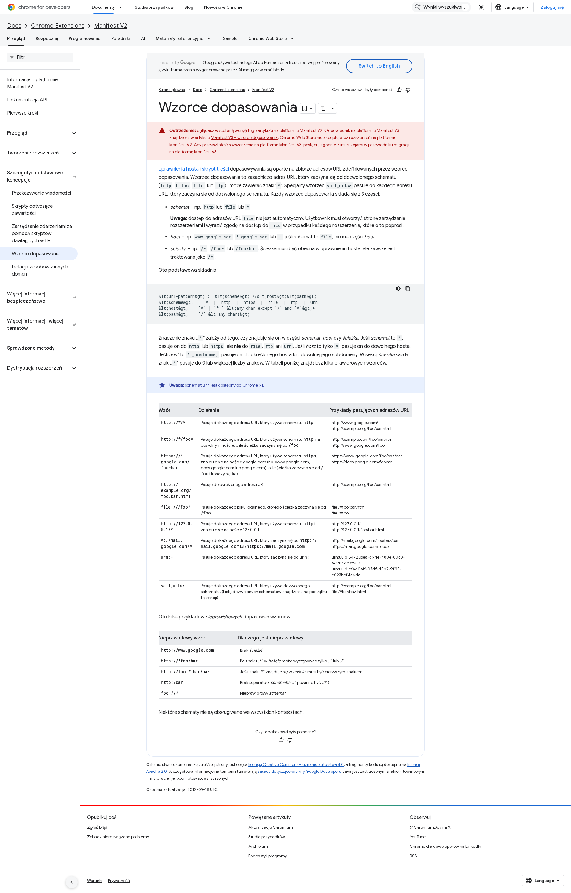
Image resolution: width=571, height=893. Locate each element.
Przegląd (16, 38)
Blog (188, 7)
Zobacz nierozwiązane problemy (118, 836)
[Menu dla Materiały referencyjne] (210, 38)
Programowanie (85, 38)
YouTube (418, 836)
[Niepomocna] (408, 89)
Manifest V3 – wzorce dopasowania (244, 137)
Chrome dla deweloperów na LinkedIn (445, 846)
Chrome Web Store (267, 38)
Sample (230, 38)
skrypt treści (215, 169)
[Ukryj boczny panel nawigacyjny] (72, 882)
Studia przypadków (154, 7)
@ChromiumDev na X (430, 827)
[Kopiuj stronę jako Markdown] (323, 108)
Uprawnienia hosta (179, 169)
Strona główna (172, 89)
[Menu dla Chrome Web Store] (294, 38)
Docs (14, 25)
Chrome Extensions (57, 25)
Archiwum (258, 846)
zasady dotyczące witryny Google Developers (299, 771)
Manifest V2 (110, 25)
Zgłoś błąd (97, 827)
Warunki (94, 880)
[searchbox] (40, 57)
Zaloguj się (552, 7)
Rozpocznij (47, 38)
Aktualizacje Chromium (270, 827)
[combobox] (441, 7)
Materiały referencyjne (179, 38)
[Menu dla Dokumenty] (122, 7)
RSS (413, 855)
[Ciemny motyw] (398, 288)
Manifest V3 (205, 151)
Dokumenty (103, 7)
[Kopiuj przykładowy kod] (407, 288)
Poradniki (120, 38)
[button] (35, 133)
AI (143, 38)
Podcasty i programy (267, 855)
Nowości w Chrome (223, 7)
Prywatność (119, 880)
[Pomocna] (399, 89)
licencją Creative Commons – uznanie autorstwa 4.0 (296, 764)
